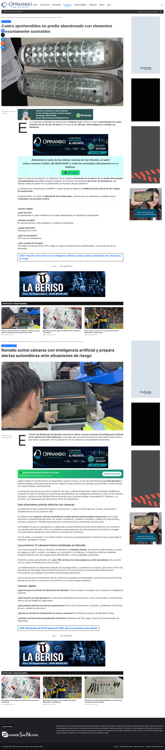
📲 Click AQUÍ (70, 172)
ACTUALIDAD (56, 5)
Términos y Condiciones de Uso (154, 746)
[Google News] (66, 266)
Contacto (116, 746)
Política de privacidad (126, 746)
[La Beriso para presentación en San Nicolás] (62, 284)
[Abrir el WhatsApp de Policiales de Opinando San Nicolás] (55, 119)
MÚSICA (102, 5)
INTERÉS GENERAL (80, 5)
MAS (108, 5)
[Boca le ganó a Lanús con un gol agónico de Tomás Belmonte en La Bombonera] (104, 318)
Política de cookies (138, 746)
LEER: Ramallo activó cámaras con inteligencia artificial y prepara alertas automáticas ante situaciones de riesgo (70, 257)
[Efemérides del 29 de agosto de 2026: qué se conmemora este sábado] (62, 318)
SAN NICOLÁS (44, 5)
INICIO (35, 5)
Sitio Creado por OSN (36, 746)
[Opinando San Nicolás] (16, 5)
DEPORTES (93, 5)
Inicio (4, 17)
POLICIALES (67, 5)
